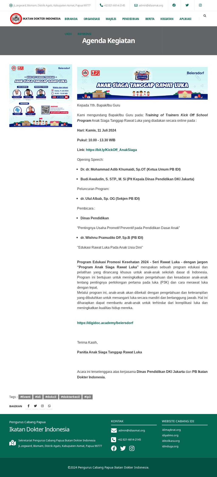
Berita (149, 19)
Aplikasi (185, 19)
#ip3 (87, 397)
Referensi (84, 34)
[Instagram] (42, 406)
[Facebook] (28, 406)
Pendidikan (130, 19)
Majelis (111, 19)
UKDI (68, 34)
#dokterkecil (70, 397)
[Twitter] (35, 406)
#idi (38, 397)
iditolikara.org (171, 441)
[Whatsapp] (49, 406)
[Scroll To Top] (209, 472)
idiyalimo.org (170, 435)
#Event (25, 397)
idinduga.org (170, 446)
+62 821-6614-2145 (114, 5)
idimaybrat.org (171, 430)
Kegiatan (166, 19)
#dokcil (50, 397)
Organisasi (92, 19)
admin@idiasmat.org (151, 5)
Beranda (71, 19)
